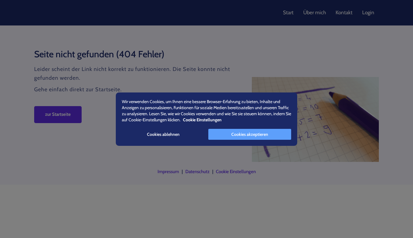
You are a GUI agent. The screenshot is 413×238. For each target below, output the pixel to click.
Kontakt (344, 12)
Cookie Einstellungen (236, 171)
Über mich (314, 12)
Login (368, 12)
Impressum (168, 171)
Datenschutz (197, 171)
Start (288, 12)
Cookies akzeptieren (249, 134)
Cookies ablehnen (163, 134)
